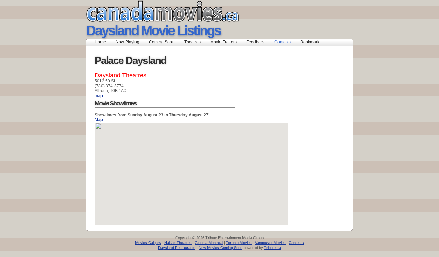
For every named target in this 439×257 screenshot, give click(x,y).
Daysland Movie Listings (153, 30)
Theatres (192, 42)
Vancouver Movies (270, 243)
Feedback (255, 42)
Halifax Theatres (178, 243)
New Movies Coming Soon (220, 248)
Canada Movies (153, 11)
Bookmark (311, 42)
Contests (282, 42)
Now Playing (127, 42)
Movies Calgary (148, 243)
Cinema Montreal (209, 243)
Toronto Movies (239, 243)
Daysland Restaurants (176, 248)
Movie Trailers (223, 42)
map (99, 95)
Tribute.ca (272, 248)
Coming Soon (162, 42)
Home (100, 42)
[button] (192, 170)
